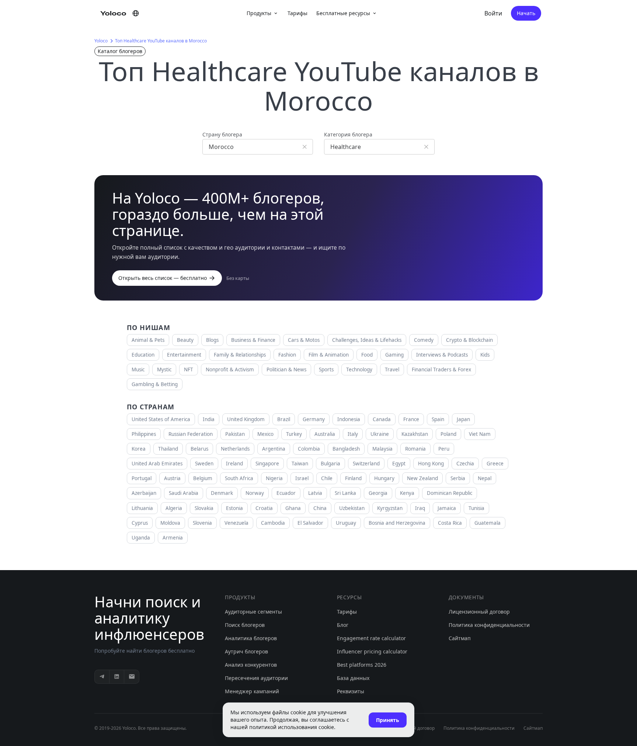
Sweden (204, 463)
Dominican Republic (449, 493)
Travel (392, 369)
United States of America (161, 419)
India (209, 419)
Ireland (234, 463)
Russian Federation (190, 434)
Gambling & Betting (155, 384)
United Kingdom (246, 419)
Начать (526, 13)
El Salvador (310, 523)
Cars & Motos (304, 340)
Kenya (407, 493)
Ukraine (379, 434)
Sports (326, 369)
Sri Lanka (345, 493)
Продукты (259, 13)
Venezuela (236, 523)
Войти (493, 13)
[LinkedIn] (116, 676)
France (411, 419)
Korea (139, 448)
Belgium (202, 478)
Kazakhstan (414, 434)
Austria (172, 478)
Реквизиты (350, 691)
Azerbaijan (144, 493)
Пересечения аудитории (256, 677)
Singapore (267, 463)
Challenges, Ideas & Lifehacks (366, 340)
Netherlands (235, 448)
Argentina (273, 448)
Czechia (465, 463)
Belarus (199, 448)
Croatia (264, 508)
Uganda (141, 537)
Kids (485, 354)
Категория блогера (348, 134)
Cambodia (273, 523)
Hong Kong (431, 463)
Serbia (457, 478)
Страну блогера (222, 134)
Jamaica (447, 508)
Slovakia (204, 508)
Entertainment (184, 354)
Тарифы (297, 13)
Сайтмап (460, 638)
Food (367, 354)
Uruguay (346, 523)
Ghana (293, 508)
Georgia (378, 493)
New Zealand (422, 478)
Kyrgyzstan (390, 508)
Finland (353, 478)
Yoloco (101, 41)
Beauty (185, 340)
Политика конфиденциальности (489, 624)
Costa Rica (450, 523)
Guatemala (487, 523)
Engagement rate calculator (371, 638)
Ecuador (286, 493)
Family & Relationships (240, 354)
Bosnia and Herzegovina (397, 523)
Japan (463, 419)
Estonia (234, 508)
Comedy (424, 340)
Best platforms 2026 (361, 664)
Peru (443, 448)
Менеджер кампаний (252, 691)
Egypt (398, 463)
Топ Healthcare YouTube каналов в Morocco (161, 41)
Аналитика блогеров (251, 638)
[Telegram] (102, 676)
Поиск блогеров (245, 624)
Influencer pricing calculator (372, 651)
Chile (327, 478)
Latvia (315, 493)
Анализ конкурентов (251, 664)
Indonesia (348, 419)
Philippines (144, 434)
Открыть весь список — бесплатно (162, 277)
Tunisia (476, 508)
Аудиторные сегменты (253, 611)
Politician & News (286, 369)
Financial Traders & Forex (441, 369)
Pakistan (235, 434)
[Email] (131, 676)
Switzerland (366, 463)
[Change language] (135, 13)
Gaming (394, 354)
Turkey (294, 434)
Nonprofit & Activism (230, 369)
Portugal (142, 478)
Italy (353, 434)
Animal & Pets (148, 340)
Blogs (212, 340)
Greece (495, 463)
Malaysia (382, 448)
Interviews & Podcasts (442, 354)
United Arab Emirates (157, 463)
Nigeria (274, 478)
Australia (324, 434)
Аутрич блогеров (246, 651)
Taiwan (300, 463)
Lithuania (142, 508)
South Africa (239, 478)
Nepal (484, 478)
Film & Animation (329, 354)
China (320, 508)
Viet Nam (480, 434)
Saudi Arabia (183, 493)
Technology (359, 369)
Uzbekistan (352, 508)
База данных (353, 677)
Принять (387, 720)
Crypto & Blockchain (469, 340)
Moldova (170, 523)
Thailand (168, 448)
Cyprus (140, 523)
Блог (342, 624)
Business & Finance (253, 340)
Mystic (164, 369)
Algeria (174, 508)
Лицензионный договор (479, 611)
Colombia (309, 448)
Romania (415, 448)
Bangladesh (346, 448)
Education (143, 354)
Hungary (384, 478)
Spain (438, 419)
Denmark (222, 493)
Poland (448, 434)
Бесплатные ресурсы (343, 13)
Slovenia (202, 523)
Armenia (173, 537)
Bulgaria (330, 463)
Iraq (420, 508)
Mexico (265, 434)
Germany (314, 419)
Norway (255, 493)
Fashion (287, 354)
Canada (382, 419)
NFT (188, 369)
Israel (302, 478)
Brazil (283, 419)
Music (138, 369)
